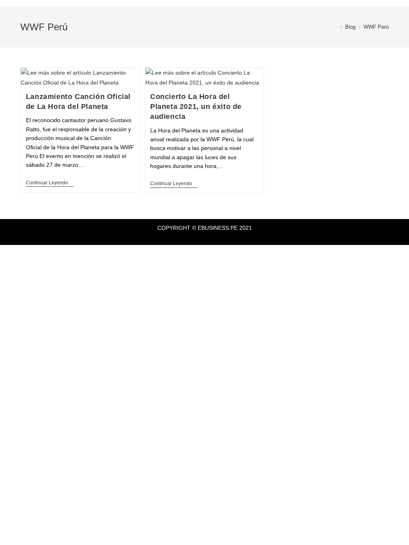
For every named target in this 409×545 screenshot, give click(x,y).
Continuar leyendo (49, 183)
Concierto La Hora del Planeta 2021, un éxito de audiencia (196, 106)
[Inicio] (335, 27)
